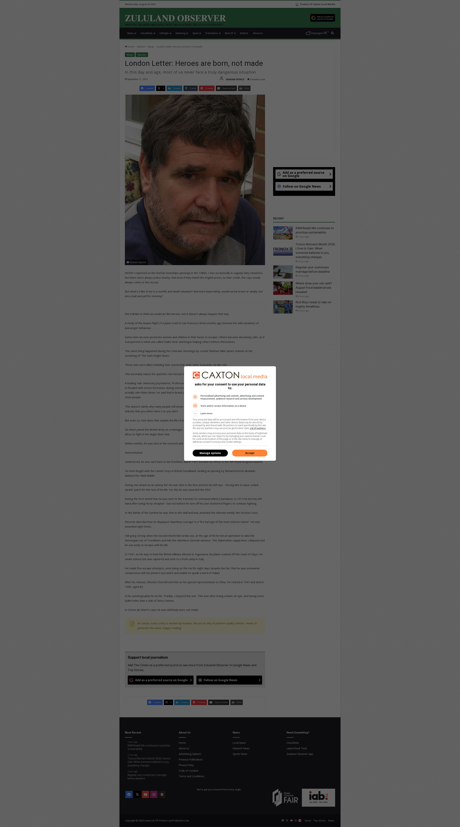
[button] (230, 413)
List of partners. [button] (258, 428)
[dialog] (230, 413)
